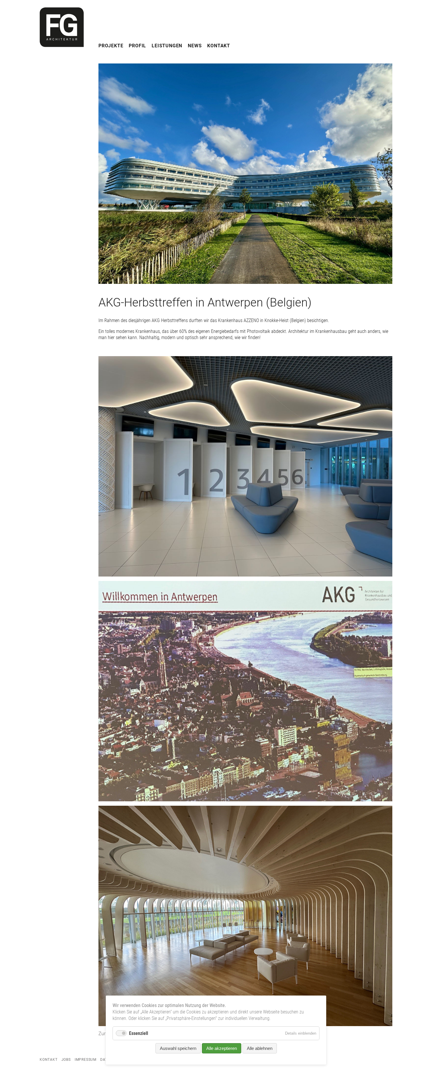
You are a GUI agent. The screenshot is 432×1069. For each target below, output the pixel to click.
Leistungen (167, 45)
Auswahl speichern (178, 1048)
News (195, 45)
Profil (137, 45)
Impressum (85, 1060)
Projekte (110, 45)
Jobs (66, 1060)
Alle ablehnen (259, 1048)
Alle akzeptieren (221, 1048)
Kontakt (218, 45)
